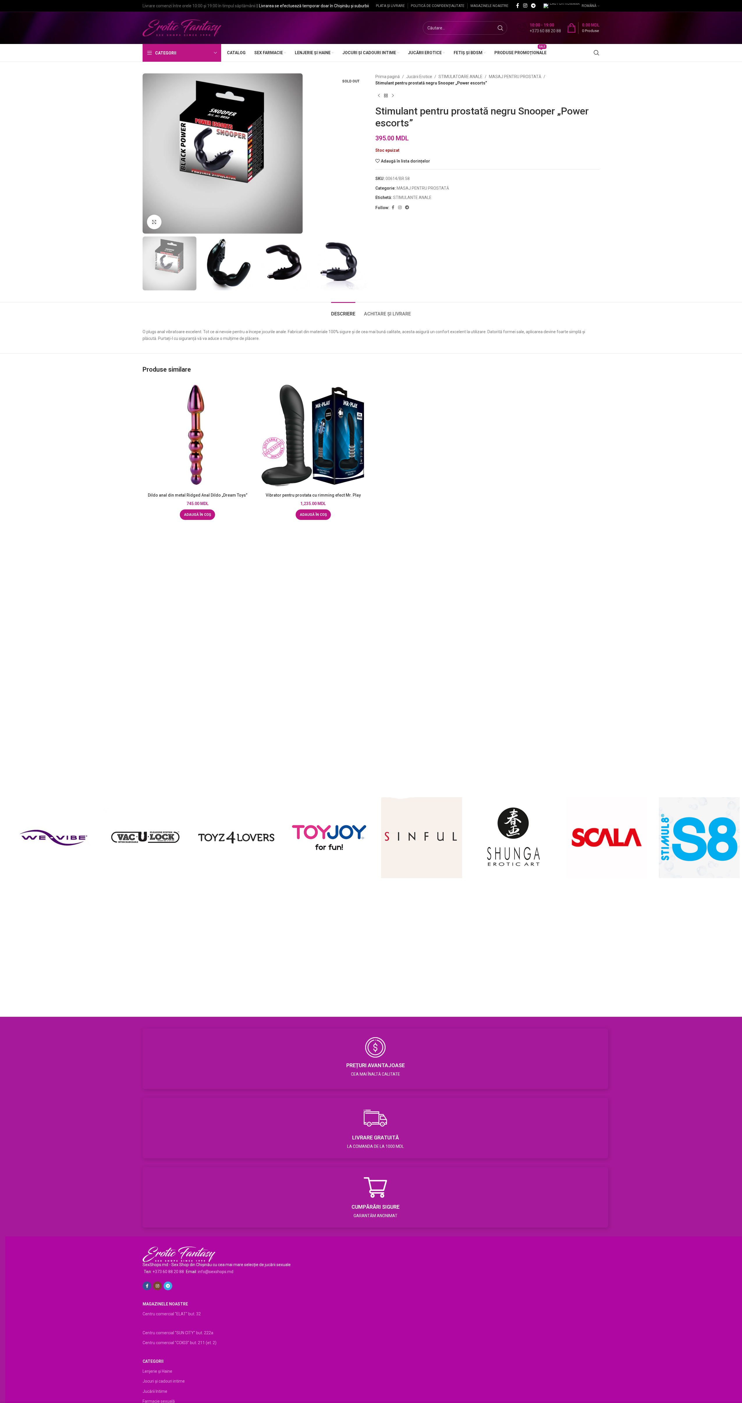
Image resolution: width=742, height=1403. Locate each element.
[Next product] (392, 95)
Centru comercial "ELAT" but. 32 (172, 1314)
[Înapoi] (385, 95)
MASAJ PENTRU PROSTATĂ (515, 76)
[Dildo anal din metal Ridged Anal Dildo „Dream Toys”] (198, 435)
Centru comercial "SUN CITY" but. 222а (178, 1332)
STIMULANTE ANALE (412, 197)
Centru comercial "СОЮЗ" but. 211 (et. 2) (179, 1342)
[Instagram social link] (525, 5)
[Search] (596, 53)
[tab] (343, 311)
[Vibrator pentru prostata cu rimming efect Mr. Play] (313, 435)
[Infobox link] (539, 28)
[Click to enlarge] (154, 222)
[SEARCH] (500, 28)
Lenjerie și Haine (157, 1371)
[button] (197, 514)
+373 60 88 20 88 (168, 1271)
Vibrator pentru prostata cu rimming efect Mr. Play (313, 495)
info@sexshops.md (215, 1271)
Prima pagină (387, 76)
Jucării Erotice (419, 76)
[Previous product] (378, 95)
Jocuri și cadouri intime (164, 1381)
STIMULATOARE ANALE (460, 76)
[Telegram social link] (533, 5)
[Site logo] (182, 27)
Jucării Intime (155, 1391)
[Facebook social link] (517, 5)
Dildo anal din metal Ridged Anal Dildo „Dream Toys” (197, 495)
